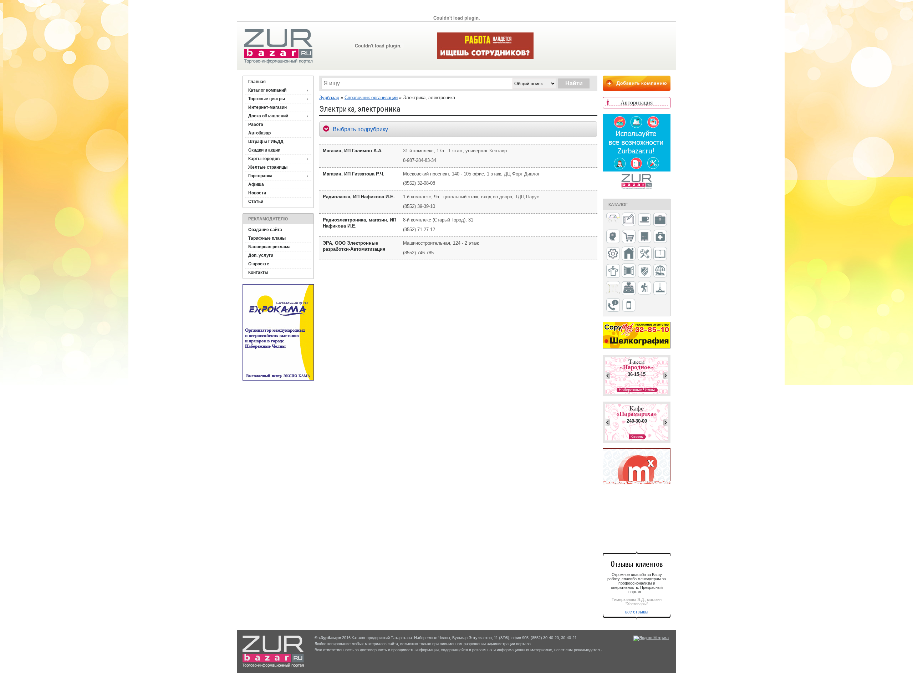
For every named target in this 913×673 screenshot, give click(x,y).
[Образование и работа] (660, 254)
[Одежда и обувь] (613, 271)
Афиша (256, 184)
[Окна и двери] (629, 271)
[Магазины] (629, 237)
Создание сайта (265, 229)
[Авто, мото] (613, 220)
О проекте (258, 263)
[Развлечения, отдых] (660, 271)
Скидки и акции (264, 150)
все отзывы (636, 612)
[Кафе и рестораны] (644, 220)
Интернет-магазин (267, 107)
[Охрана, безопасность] (644, 271)
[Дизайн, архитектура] (629, 220)
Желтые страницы (267, 167)
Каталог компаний (267, 90)
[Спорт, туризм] (644, 288)
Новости (257, 192)
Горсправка (260, 175)
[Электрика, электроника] (629, 305)
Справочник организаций (371, 97)
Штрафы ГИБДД (266, 141)
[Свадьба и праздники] (629, 288)
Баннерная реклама (269, 246)
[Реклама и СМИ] (613, 288)
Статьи (255, 201)
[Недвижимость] (629, 254)
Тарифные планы (267, 238)
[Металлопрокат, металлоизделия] (613, 254)
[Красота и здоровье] (613, 237)
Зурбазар (329, 97)
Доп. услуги (260, 255)
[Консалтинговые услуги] (660, 220)
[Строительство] (660, 288)
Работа (255, 124)
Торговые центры (266, 98)
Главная (257, 81)
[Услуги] (613, 305)
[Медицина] (660, 237)
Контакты (258, 272)
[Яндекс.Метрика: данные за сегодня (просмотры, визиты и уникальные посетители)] (651, 638)
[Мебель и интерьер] (644, 237)
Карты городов (264, 158)
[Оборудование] (644, 254)
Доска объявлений (268, 115)
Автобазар (259, 133)
